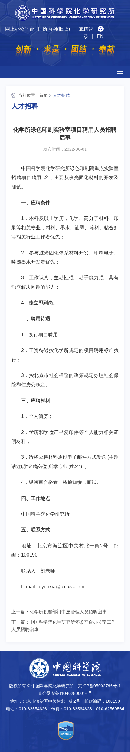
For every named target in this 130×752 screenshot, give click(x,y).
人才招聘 (61, 95)
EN (100, 36)
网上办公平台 (19, 28)
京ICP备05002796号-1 (99, 685)
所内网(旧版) (56, 28)
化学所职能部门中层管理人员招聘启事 (68, 611)
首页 (43, 95)
